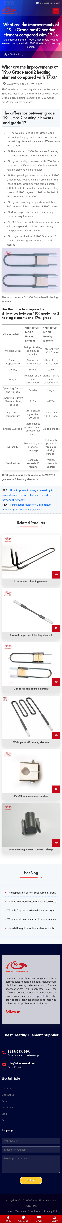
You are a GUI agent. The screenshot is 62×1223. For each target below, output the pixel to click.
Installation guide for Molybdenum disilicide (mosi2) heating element (32, 928)
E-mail (39, 1221)
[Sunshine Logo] (9, 10)
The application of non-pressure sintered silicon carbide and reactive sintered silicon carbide (32, 892)
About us (7, 1088)
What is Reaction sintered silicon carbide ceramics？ (32, 901)
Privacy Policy (52, 1211)
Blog (20, 54)
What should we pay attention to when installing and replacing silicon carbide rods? (32, 919)
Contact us (8, 1094)
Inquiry (54, 1221)
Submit (31, 1180)
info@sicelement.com (50, 3)
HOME (11, 54)
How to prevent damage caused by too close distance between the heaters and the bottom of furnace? (28, 495)
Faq (4, 1120)
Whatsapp (23, 1221)
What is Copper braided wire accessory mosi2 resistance (32, 910)
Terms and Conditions (27, 1211)
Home (8, 1211)
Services (6, 1101)
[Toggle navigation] (56, 11)
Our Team (7, 1107)
